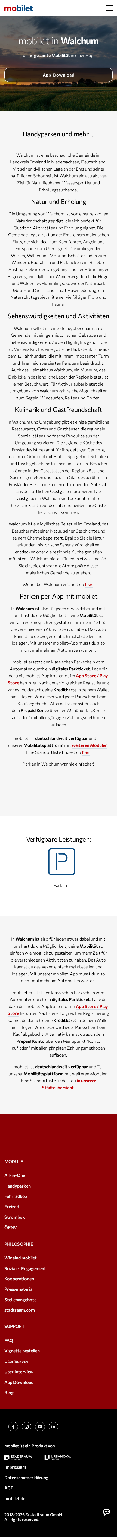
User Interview (18, 1371)
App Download (18, 1382)
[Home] (18, 7)
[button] (106, 1512)
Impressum (15, 1466)
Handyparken (17, 1185)
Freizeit (11, 1206)
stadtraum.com (19, 1309)
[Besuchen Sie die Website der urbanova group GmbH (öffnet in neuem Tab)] (57, 1457)
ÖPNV (10, 1227)
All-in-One (14, 1175)
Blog (9, 1392)
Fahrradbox (15, 1196)
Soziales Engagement (25, 1268)
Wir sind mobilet (20, 1257)
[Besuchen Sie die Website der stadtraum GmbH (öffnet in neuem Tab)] (18, 1457)
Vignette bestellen (22, 1350)
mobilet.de (14, 1498)
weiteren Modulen (89, 745)
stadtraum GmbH (46, 1514)
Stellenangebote (20, 1299)
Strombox (14, 1217)
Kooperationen (19, 1278)
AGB (9, 1487)
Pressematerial (18, 1289)
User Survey (16, 1361)
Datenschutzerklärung (26, 1477)
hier (89, 584)
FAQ (8, 1340)
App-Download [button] (59, 74)
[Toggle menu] (109, 7)
